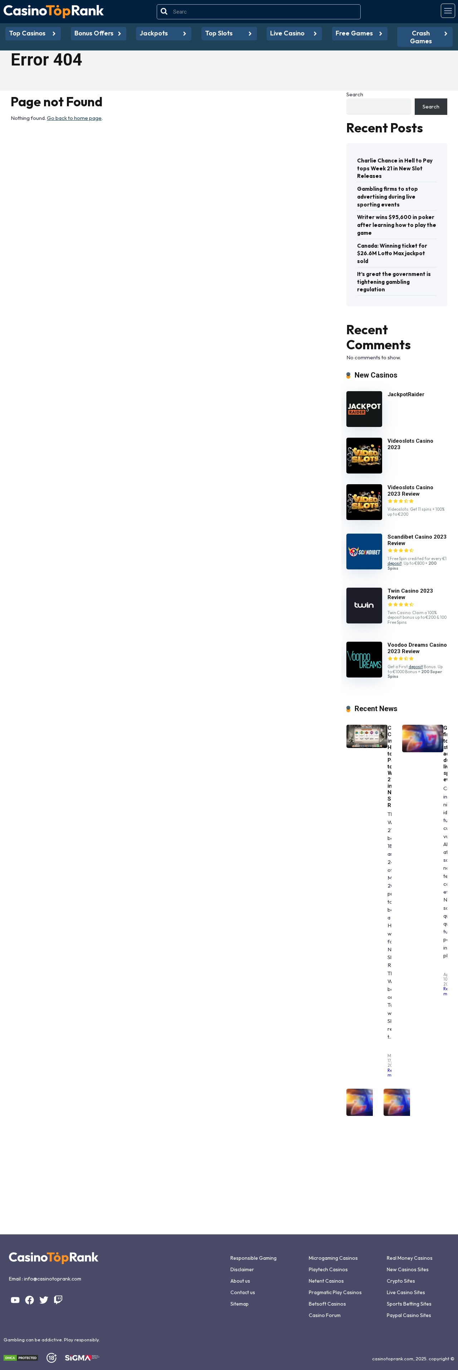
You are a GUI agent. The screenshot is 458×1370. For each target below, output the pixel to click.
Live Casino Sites (406, 1292)
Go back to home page (74, 118)
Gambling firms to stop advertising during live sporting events (387, 196)
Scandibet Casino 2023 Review (417, 540)
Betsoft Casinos (327, 1304)
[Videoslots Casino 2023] (364, 471)
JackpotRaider (406, 394)
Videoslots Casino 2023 (410, 444)
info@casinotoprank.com (52, 1279)
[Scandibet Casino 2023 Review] (364, 567)
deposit (395, 563)
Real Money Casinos (410, 1258)
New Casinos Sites (408, 1269)
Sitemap (239, 1304)
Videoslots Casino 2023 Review (410, 490)
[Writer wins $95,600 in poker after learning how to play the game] (367, 1114)
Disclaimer (242, 1269)
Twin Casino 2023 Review (410, 594)
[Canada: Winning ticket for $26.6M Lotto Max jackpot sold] (404, 1114)
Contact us (242, 1292)
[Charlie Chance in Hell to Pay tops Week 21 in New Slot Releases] (367, 746)
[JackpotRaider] (364, 425)
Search (354, 94)
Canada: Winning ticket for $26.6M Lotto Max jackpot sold (392, 253)
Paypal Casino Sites (409, 1315)
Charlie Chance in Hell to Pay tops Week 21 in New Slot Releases (395, 168)
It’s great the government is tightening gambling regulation (394, 282)
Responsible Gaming (253, 1258)
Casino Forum (325, 1315)
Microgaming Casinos (333, 1258)
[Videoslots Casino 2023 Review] (364, 518)
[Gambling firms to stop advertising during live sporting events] (422, 750)
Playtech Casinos (328, 1269)
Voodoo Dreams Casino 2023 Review (417, 648)
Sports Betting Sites (409, 1304)
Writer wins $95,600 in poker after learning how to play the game (396, 225)
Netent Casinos (326, 1281)
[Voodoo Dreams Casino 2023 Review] (364, 675)
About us (240, 1281)
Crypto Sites (401, 1281)
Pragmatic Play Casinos (335, 1292)
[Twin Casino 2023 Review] (364, 621)
